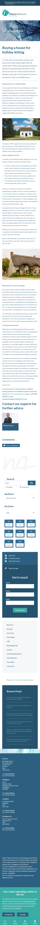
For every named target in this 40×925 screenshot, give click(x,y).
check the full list (29, 901)
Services (10, 629)
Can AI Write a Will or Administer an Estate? (19, 706)
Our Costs (10, 633)
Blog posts (25, 487)
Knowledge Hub (12, 645)
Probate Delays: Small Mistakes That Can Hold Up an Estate (19, 722)
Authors (9, 493)
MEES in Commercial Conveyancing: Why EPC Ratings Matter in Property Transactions (19, 731)
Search (10, 479)
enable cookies (16, 680)
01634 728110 (9, 793)
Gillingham (5, 779)
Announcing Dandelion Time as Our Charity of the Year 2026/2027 (19, 740)
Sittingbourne (7, 816)
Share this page (13, 568)
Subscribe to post (14, 561)
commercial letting (8, 194)
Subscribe (12, 555)
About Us (10, 625)
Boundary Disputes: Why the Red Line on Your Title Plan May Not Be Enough (20, 714)
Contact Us (11, 666)
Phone (8, 591)
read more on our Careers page (25, 3)
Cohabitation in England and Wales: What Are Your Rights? (19, 698)
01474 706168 (9, 810)
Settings (23, 914)
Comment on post (14, 558)
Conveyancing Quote (14, 654)
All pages (9, 487)
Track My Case (12, 658)
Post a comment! (12, 445)
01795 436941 (9, 828)
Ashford (5, 758)
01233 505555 (9, 774)
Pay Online (10, 662)
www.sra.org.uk (27, 871)
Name (8, 583)
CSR (8, 641)
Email (7, 599)
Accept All (8, 914)
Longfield (5, 799)
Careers (9, 650)
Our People (11, 637)
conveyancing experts (17, 394)
